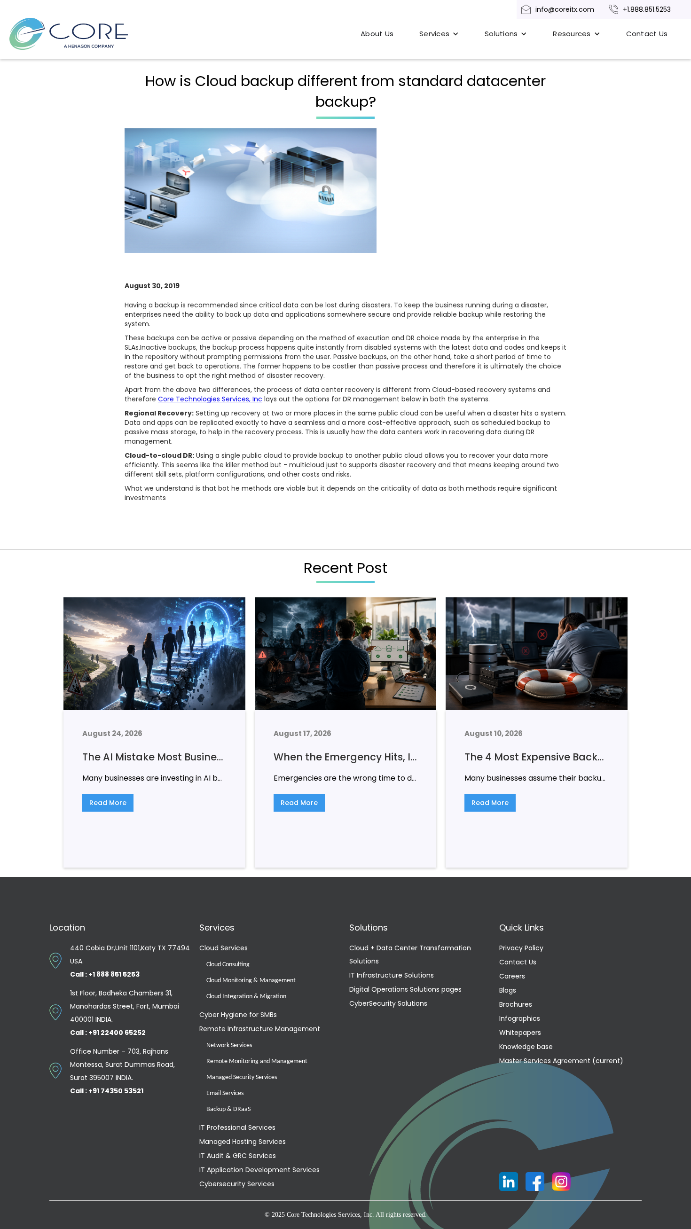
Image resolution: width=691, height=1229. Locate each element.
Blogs (507, 990)
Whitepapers (520, 1032)
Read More (107, 802)
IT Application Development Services (259, 1169)
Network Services (229, 1045)
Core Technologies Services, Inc (210, 399)
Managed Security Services (241, 1077)
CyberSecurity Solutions (388, 1003)
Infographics (519, 1018)
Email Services (224, 1093)
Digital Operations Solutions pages (405, 989)
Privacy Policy (521, 948)
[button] (439, 34)
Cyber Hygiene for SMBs (238, 1014)
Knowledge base (526, 1046)
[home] (79, 34)
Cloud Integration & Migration (246, 996)
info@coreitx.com (564, 9)
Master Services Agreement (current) (561, 1060)
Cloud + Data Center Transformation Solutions (410, 954)
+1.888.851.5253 (647, 9)
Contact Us (647, 34)
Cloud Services (223, 948)
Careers (512, 976)
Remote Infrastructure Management (259, 1028)
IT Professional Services (237, 1127)
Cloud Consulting (228, 964)
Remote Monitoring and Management (256, 1061)
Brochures (515, 1004)
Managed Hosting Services (242, 1141)
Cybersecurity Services (237, 1184)
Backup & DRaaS (228, 1109)
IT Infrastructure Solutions (391, 975)
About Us (377, 34)
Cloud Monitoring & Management (251, 980)
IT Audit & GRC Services (237, 1155)
